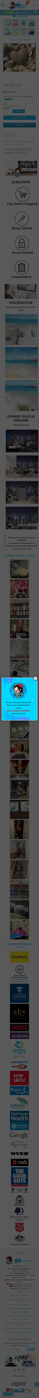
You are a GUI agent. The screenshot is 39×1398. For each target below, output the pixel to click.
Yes (23, 714)
